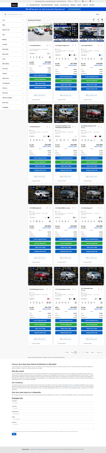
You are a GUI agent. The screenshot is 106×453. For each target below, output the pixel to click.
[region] (40, 70)
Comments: (14, 422)
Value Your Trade (40, 83)
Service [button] (79, 5)
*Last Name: (14, 406)
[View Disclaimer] (42, 57)
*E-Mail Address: (15, 411)
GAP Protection (64, 5)
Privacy (48, 449)
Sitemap (44, 449)
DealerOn (40, 449)
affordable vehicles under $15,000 (76, 386)
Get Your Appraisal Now (74, 9)
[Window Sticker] (76, 140)
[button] (50, 32)
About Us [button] (85, 5)
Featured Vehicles (35, 5)
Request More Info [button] (40, 87)
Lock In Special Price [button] (40, 75)
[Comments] (50, 57)
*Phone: (13, 417)
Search (97, 14)
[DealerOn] (25, 449)
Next (87, 352)
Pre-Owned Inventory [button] (47, 5)
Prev (72, 352)
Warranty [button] (73, 5)
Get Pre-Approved (40, 79)
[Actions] (49, 45)
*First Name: (14, 400)
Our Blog (91, 5)
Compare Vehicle (36, 99)
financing (59, 394)
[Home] (27, 5)
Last (92, 352)
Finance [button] (56, 5)
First (66, 352)
